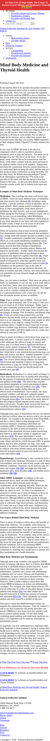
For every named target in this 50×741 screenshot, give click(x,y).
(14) (18, 453)
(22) (15, 596)
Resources (4, 730)
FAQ (2, 732)
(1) (29, 201)
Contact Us (5, 735)
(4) (40, 256)
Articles (3, 727)
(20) (15, 473)
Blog (2, 725)
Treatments (5, 720)
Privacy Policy (6, 715)
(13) (11, 436)
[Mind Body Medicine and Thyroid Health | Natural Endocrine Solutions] (25, 690)
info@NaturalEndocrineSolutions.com (17, 713)
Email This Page (40, 662)
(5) (46, 263)
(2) (1, 238)
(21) (20, 591)
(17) (11, 471)
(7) (29, 347)
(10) (19, 381)
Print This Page (23, 662)
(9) (17, 369)
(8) (1, 359)
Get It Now (26, 7)
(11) (17, 399)
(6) (1, 315)
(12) (24, 409)
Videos (3, 718)
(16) (22, 468)
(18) (30, 471)
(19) (11, 473)
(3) (40, 243)
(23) (19, 596)
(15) (18, 468)
